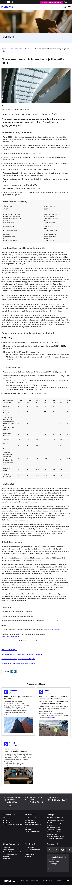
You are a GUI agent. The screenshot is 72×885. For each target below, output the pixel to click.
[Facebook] (11, 671)
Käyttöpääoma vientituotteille (55, 836)
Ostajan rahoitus (52, 834)
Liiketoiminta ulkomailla (54, 829)
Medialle (27, 852)
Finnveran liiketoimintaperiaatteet (12, 852)
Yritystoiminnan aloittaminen (33, 818)
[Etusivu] (7, 7)
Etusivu (4, 49)
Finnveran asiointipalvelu (51, 2)
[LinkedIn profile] (12, 2)
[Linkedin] (15, 671)
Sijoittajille (6, 856)
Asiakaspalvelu (29, 847)
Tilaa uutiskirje (52, 869)
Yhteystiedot (28, 856)
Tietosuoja (24, 881)
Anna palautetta (29, 854)
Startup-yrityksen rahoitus (32, 831)
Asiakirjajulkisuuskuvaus (10, 854)
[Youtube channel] (8, 2)
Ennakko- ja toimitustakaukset (56, 838)
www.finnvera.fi (55, 630)
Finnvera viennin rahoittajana (55, 820)
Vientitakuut (6, 822)
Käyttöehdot (35, 881)
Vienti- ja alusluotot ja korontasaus (13, 824)
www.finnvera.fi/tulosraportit (11, 636)
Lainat (5, 820)
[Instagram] (5, 2)
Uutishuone (28, 49)
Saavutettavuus (47, 881)
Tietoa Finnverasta (15, 49)
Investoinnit (28, 829)
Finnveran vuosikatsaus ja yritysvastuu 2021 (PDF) (18, 659)
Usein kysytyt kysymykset (32, 849)
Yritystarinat (6, 858)
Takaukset (6, 818)
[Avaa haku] (65, 7)
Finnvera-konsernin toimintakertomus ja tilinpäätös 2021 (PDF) (22, 654)
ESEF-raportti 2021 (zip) (9, 650)
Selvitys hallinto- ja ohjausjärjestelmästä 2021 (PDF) (19, 663)
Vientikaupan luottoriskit (54, 827)
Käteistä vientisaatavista (54, 832)
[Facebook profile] (2, 2)
